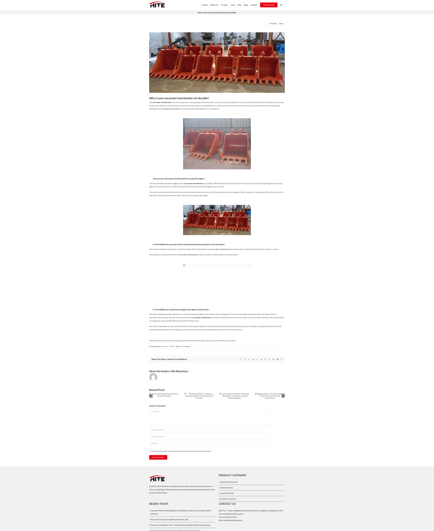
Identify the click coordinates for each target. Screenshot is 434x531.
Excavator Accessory (228, 499)
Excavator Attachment (229, 482)
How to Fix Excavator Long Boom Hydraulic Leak (169, 519)
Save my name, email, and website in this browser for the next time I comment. (181, 451)
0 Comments (186, 346)
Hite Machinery (156, 346)
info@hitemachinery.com (233, 514)
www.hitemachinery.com (232, 520)
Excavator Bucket (227, 493)
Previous (273, 23)
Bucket (178, 346)
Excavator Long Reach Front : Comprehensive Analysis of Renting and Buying (180, 525)
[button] (281, 4)
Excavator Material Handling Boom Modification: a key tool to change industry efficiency (181, 512)
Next (281, 23)
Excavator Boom (226, 487)
